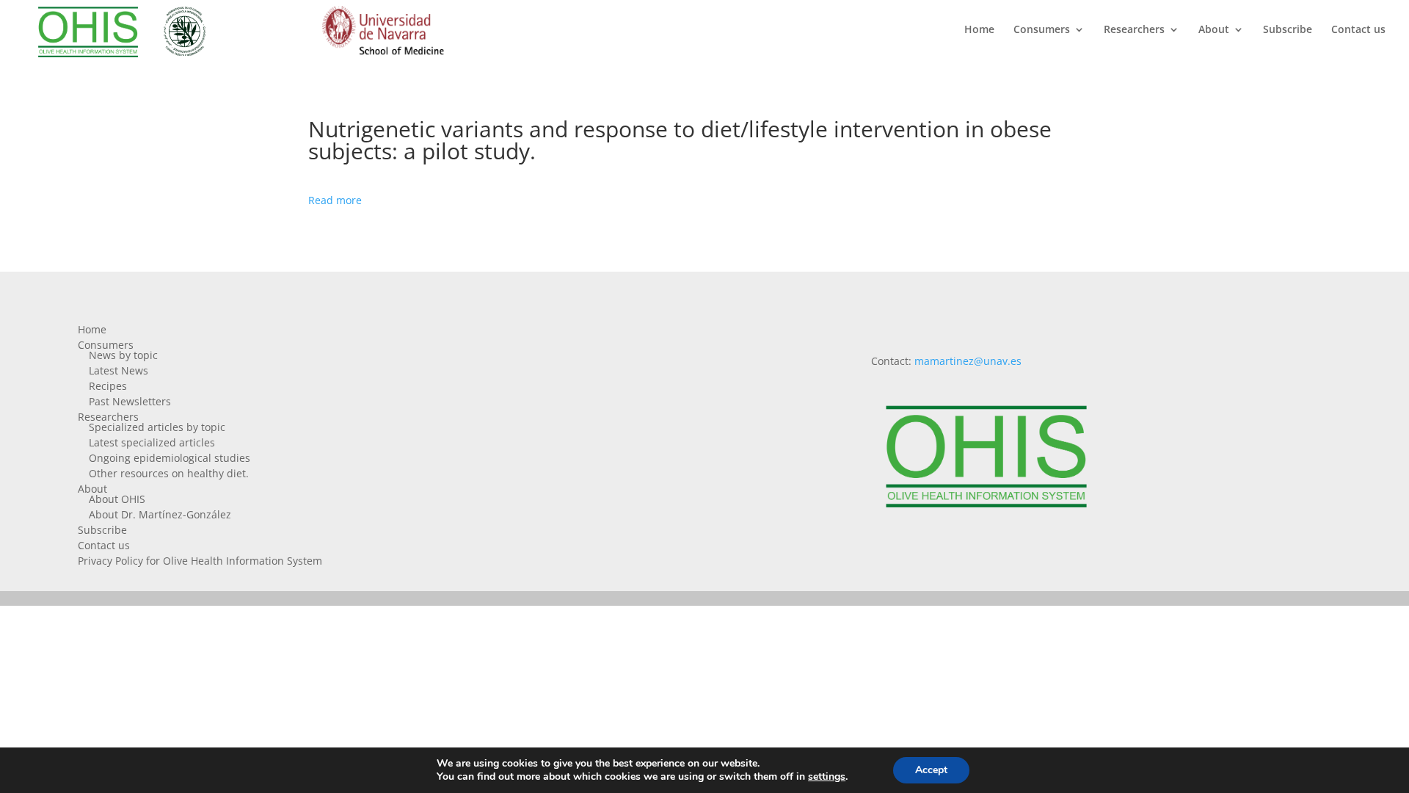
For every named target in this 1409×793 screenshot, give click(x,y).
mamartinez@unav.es (968, 361)
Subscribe (1287, 30)
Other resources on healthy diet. (169, 473)
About (1213, 30)
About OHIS (117, 499)
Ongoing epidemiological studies (169, 458)
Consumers (1041, 30)
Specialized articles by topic (157, 427)
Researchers (1134, 30)
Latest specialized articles (152, 442)
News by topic (123, 355)
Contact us (1358, 30)
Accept (931, 770)
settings (826, 776)
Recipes (108, 386)
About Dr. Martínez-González (160, 514)
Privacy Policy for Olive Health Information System (200, 561)
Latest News (118, 370)
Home (979, 30)
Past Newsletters (130, 401)
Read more (335, 200)
